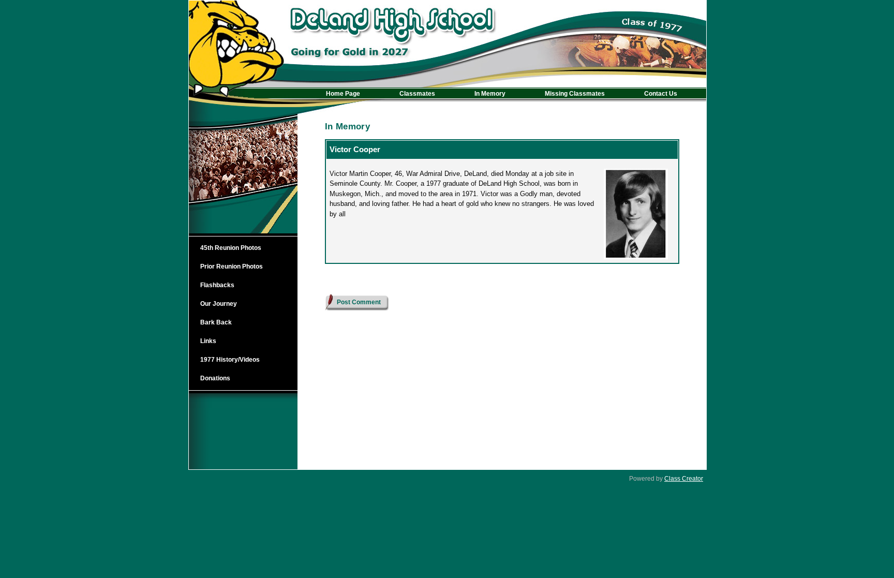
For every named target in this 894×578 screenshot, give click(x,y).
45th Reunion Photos (230, 247)
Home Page (343, 93)
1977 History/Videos (230, 359)
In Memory (489, 93)
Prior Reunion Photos (231, 266)
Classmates (417, 93)
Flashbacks (217, 285)
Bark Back (216, 322)
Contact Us (660, 93)
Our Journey (218, 303)
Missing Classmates (575, 93)
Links (208, 341)
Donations (215, 378)
